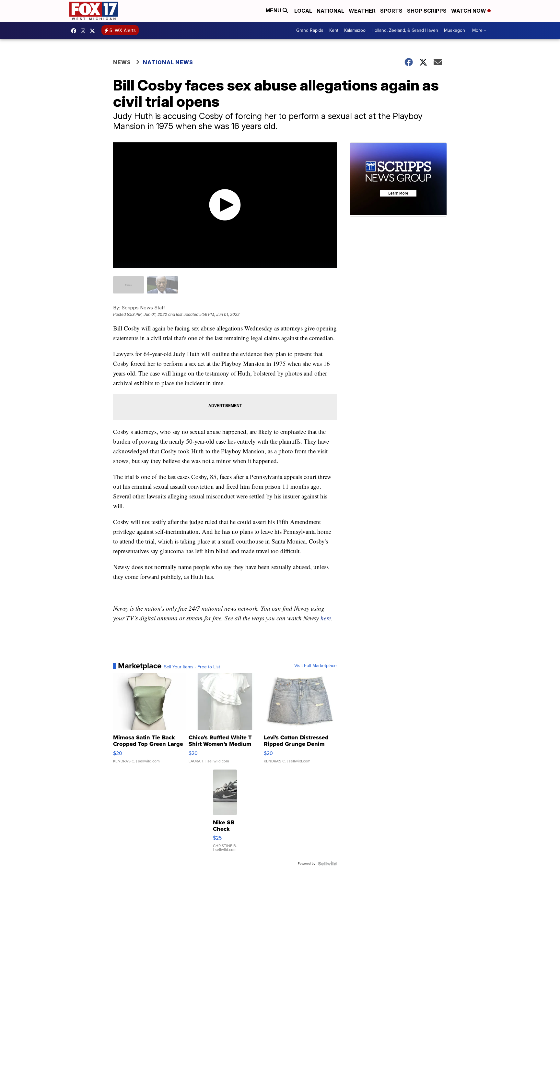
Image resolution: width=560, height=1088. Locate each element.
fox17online (75, 30)
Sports (391, 10)
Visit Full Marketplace (315, 666)
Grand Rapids (309, 30)
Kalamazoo (355, 30)
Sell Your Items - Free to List (192, 667)
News (122, 62)
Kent (333, 30)
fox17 (94, 30)
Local (303, 10)
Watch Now (469, 10)
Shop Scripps (427, 10)
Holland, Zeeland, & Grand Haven (404, 30)
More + (479, 30)
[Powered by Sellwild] (327, 863)
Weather (362, 10)
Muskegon (454, 30)
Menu (274, 10)
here (326, 618)
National (330, 10)
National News (168, 62)
